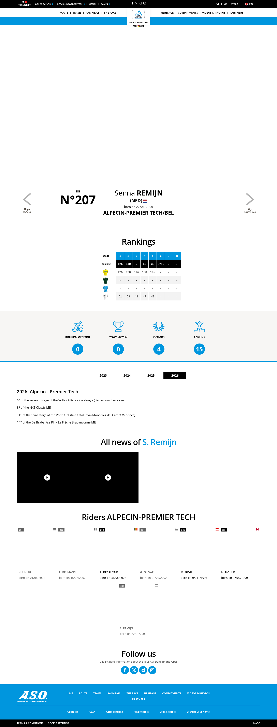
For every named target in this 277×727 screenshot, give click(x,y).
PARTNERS (237, 12)
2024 (127, 375)
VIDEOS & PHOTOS (213, 12)
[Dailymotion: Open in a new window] (140, 3)
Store (234, 4)
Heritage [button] (167, 12)
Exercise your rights (198, 711)
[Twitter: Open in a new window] (136, 3)
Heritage (150, 693)
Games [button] (104, 4)
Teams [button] (77, 12)
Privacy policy (141, 711)
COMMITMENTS (188, 12)
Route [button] (63, 12)
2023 (103, 375)
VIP (225, 4)
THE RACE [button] (110, 12)
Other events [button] (43, 4)
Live (70, 693)
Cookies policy (168, 711)
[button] (218, 4)
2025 (151, 375)
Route (83, 693)
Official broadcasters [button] (70, 4)
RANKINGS (93, 12)
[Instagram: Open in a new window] (144, 3)
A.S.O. (92, 711)
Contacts (72, 711)
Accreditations (114, 711)
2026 (175, 375)
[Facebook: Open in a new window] (132, 3)
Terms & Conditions (30, 723)
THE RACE (132, 693)
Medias (93, 4)
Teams (97, 693)
